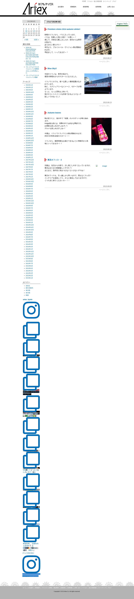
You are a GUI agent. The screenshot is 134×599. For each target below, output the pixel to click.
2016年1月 (29, 198)
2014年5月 (29, 239)
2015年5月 (29, 213)
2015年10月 (30, 203)
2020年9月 (29, 95)
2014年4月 (29, 242)
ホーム (24, 587)
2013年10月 (30, 256)
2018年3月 (29, 155)
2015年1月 (29, 222)
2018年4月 (29, 152)
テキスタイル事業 (47, 587)
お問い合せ (77, 587)
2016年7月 (29, 189)
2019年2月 (29, 133)
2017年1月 (29, 177)
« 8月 (26, 40)
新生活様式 (29, 288)
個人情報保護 (93, 587)
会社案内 (30, 587)
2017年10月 (30, 164)
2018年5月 (29, 150)
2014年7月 (29, 237)
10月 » (36, 40)
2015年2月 (29, 220)
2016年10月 (30, 181)
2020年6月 (29, 97)
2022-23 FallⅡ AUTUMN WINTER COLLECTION (32, 63)
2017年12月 (30, 160)
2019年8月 (29, 119)
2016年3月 (29, 196)
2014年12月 (30, 225)
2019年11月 (30, 114)
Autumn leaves (54, 113)
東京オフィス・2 (55, 160)
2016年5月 (29, 191)
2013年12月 (30, 251)
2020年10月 (30, 92)
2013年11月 (30, 254)
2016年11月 (30, 179)
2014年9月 (29, 232)
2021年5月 (29, 90)
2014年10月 (30, 230)
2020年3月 (29, 104)
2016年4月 (29, 193)
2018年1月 (29, 157)
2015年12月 (30, 201)
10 (26, 31)
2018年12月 (30, 138)
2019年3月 (29, 131)
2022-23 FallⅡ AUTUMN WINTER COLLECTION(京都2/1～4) (32, 56)
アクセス (84, 587)
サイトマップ (102, 587)
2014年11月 (30, 227)
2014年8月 (29, 234)
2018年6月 (29, 148)
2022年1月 (29, 87)
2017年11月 (30, 162)
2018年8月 (29, 143)
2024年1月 (29, 85)
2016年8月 (29, 186)
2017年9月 (29, 167)
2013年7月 (29, 263)
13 (34, 31)
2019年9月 (29, 116)
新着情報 (63, 587)
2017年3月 (29, 174)
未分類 (28, 290)
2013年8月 (29, 261)
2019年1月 (29, 136)
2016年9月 (29, 184)
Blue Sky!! (52, 68)
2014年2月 (29, 246)
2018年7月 (29, 145)
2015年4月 (29, 215)
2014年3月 (29, 244)
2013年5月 (29, 268)
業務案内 (37, 587)
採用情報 (69, 587)
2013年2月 (29, 275)
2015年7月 (29, 208)
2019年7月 (29, 121)
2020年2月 (29, 107)
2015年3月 (29, 218)
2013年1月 (29, 278)
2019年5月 (29, 126)
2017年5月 (29, 172)
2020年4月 (29, 102)
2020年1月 (29, 109)
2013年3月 (29, 273)
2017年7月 (29, 169)
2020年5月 (29, 99)
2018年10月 (30, 140)
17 (26, 33)
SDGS (28, 286)
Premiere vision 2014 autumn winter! (64, 29)
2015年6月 (29, 210)
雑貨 (27, 295)
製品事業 (56, 587)
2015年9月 (29, 205)
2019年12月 (30, 111)
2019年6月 (29, 123)
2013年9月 (29, 259)
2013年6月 (29, 266)
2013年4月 (29, 271)
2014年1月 (29, 249)
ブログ (109, 587)
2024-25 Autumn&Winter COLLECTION (31, 49)
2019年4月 (29, 128)
